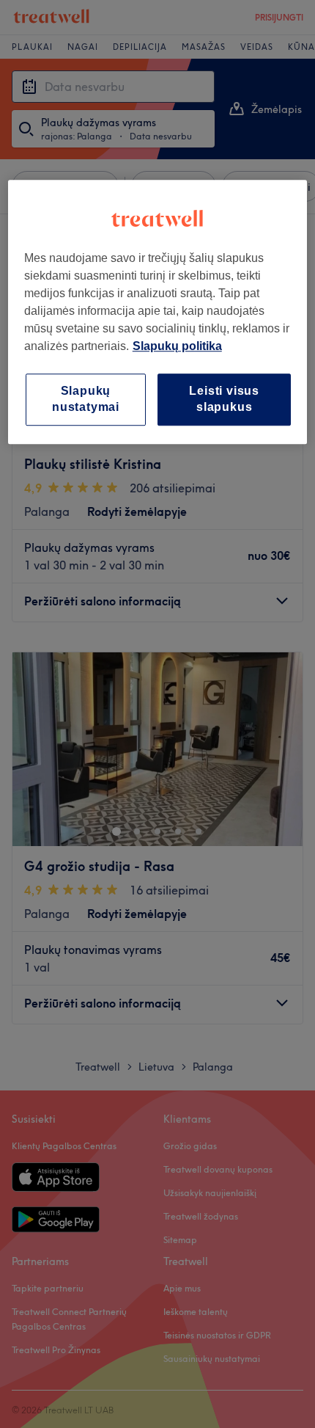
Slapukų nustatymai (85, 399)
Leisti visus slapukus (224, 399)
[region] (158, 312)
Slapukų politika (177, 346)
